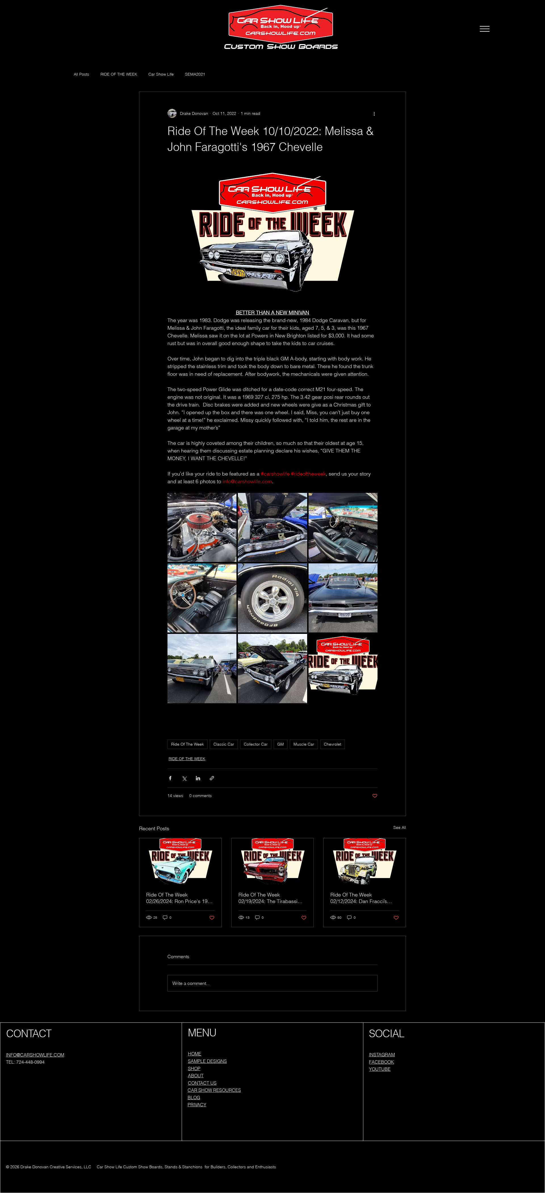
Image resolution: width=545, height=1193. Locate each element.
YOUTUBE (380, 1069)
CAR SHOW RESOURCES (214, 1090)
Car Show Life (161, 74)
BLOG (194, 1097)
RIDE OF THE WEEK (118, 74)
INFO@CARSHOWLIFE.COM (35, 1055)
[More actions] (374, 113)
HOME (194, 1054)
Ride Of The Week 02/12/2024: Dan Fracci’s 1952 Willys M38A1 (358, 897)
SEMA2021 (195, 74)
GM (280, 744)
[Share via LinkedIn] (198, 778)
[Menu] (484, 28)
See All (399, 827)
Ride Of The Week (187, 744)
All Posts (81, 74)
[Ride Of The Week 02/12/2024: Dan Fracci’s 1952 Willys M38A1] (365, 861)
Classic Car (223, 744)
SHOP (194, 1068)
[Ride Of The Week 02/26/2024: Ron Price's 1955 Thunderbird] (180, 861)
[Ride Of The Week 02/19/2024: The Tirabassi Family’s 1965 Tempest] (273, 861)
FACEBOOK (381, 1062)
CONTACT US (202, 1083)
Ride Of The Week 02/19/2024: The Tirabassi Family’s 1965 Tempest (267, 897)
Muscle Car (304, 744)
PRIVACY (197, 1104)
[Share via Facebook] (170, 778)
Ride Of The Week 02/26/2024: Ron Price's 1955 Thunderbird (179, 897)
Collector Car (256, 744)
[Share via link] (212, 778)
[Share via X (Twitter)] (184, 778)
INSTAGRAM (382, 1054)
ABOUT (196, 1075)
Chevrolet (332, 744)
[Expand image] (201, 527)
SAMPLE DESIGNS (207, 1061)
